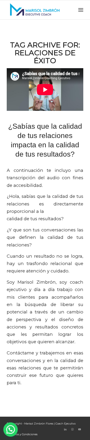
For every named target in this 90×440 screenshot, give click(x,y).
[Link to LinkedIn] (65, 429)
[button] (10, 429)
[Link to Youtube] (79, 429)
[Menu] (80, 9)
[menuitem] (21, 434)
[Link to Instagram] (72, 429)
